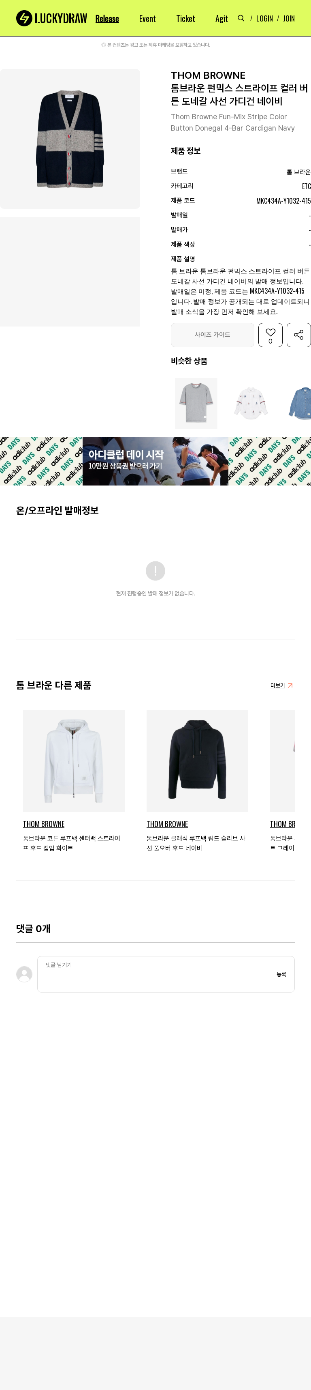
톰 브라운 (299, 172)
